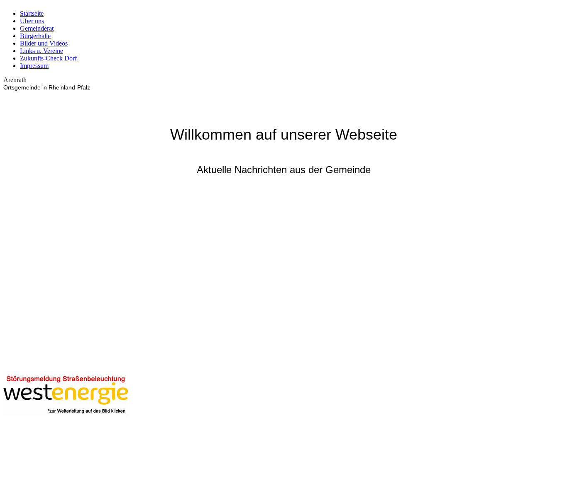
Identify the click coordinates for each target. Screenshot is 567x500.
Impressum (34, 65)
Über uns (32, 20)
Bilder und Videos (44, 43)
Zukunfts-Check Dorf (48, 58)
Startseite (32, 13)
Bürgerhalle (35, 35)
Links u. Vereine (41, 50)
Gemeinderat (37, 28)
